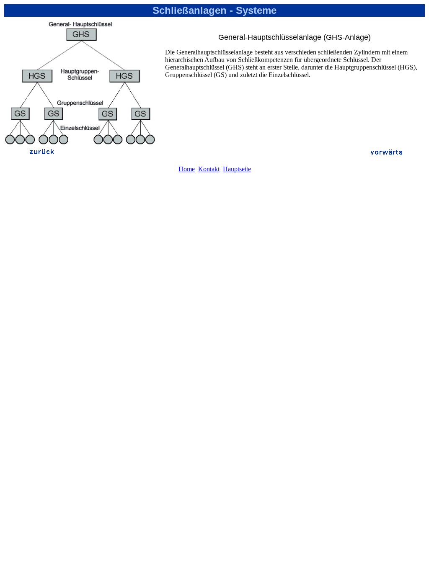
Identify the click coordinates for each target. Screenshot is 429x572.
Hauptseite (237, 169)
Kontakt (209, 169)
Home (186, 169)
